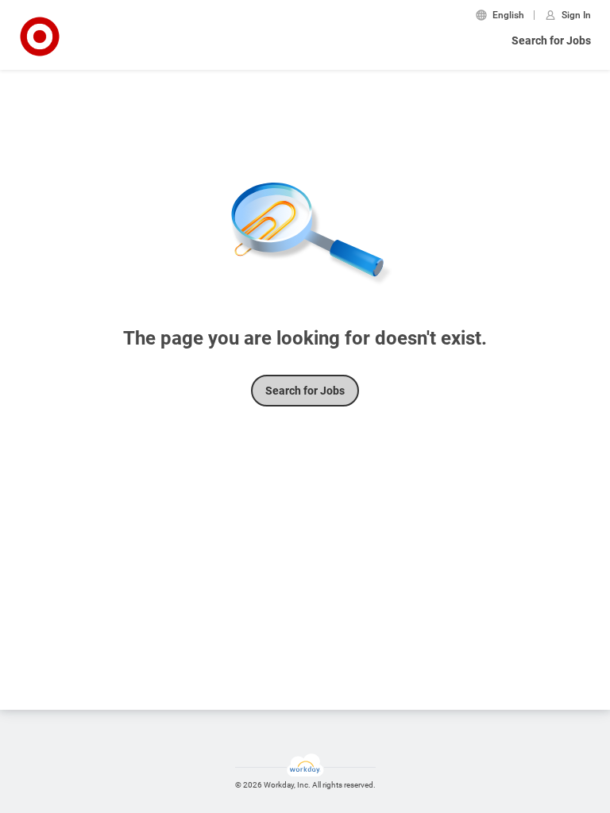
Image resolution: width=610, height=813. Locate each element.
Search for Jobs (551, 40)
